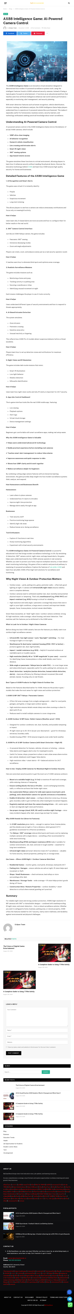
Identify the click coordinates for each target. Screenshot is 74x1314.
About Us (7, 1297)
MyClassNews (49, 1305)
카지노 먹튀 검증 (50, 1198)
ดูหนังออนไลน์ (63, 1278)
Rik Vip (52, 1189)
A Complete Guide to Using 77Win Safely (53, 964)
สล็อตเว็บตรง (7, 1184)
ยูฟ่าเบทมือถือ (41, 1280)
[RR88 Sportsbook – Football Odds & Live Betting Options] (8, 1226)
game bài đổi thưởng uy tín (30, 1189)
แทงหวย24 (40, 1271)
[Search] (69, 3)
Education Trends (8, 1137)
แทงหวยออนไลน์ (29, 1273)
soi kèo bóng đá (59, 1189)
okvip (67, 1191)
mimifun (21, 1275)
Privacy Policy (42, 1297)
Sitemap (43, 1300)
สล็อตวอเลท (23, 1198)
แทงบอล (21, 1201)
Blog (5, 14)
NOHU (46, 1196)
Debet (50, 1273)
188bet (56, 1273)
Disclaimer (29, 1297)
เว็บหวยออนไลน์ (8, 1271)
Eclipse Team (13, 28)
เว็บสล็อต (35, 1196)
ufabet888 (6, 1196)
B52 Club (42, 1189)
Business (6, 1134)
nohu (12, 1189)
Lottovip (20, 1273)
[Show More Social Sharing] (47, 33)
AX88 (30, 167)
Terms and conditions (59, 1297)
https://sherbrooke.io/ (19, 1187)
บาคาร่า (14, 1184)
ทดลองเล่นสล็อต (51, 1191)
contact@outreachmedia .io (17, 1258)
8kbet (48, 1282)
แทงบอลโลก (61, 1194)
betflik (58, 1198)
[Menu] (5, 3)
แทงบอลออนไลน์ (56, 1184)
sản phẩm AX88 (56, 567)
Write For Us (33, 1300)
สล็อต (32, 1184)
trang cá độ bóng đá (9, 1280)
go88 (16, 1282)
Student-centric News (10, 1147)
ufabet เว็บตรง (52, 1194)
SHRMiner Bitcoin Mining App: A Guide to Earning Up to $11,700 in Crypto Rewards (43, 1234)
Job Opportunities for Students (12, 1143)
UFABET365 (42, 1194)
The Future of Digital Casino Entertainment (14, 947)
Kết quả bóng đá (32, 1282)
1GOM (21, 1191)
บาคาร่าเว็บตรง (66, 1271)
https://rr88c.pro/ (32, 1187)
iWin (47, 1189)
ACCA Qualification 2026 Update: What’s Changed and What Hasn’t (38, 1093)
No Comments (36, 28)
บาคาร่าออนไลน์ (8, 1278)
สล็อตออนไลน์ (61, 1191)
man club (18, 1189)
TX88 (50, 1196)
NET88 (55, 1196)
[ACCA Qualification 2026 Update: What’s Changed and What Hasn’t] (8, 1095)
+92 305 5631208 (14, 1260)
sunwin (30, 1198)
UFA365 (7, 1273)
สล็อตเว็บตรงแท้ (45, 1275)
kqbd (12, 1196)
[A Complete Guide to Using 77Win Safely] (54, 953)
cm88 (21, 1196)
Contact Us (18, 1297)
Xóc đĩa (11, 1191)
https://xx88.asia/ (31, 1194)
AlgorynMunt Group (32, 1275)
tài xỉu (8, 1189)
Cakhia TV (18, 1278)
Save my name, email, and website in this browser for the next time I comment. (32, 1047)
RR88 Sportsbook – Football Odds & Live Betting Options (34, 1223)
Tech (5, 1150)
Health (5, 1140)
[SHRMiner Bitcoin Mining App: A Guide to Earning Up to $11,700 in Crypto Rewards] (8, 1236)
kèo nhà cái (15, 1198)
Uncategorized (8, 1153)
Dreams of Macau (52, 1280)
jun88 (19, 1184)
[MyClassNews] (37, 3)
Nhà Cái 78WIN (40, 1184)
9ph (12, 1275)
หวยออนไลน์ (26, 1184)
